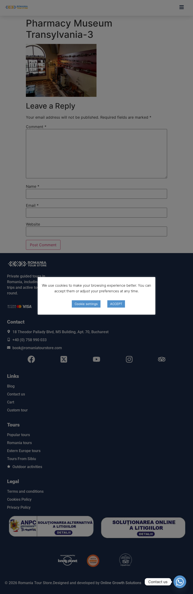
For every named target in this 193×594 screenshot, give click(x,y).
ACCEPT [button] (116, 304)
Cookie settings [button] (86, 304)
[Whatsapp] (179, 581)
